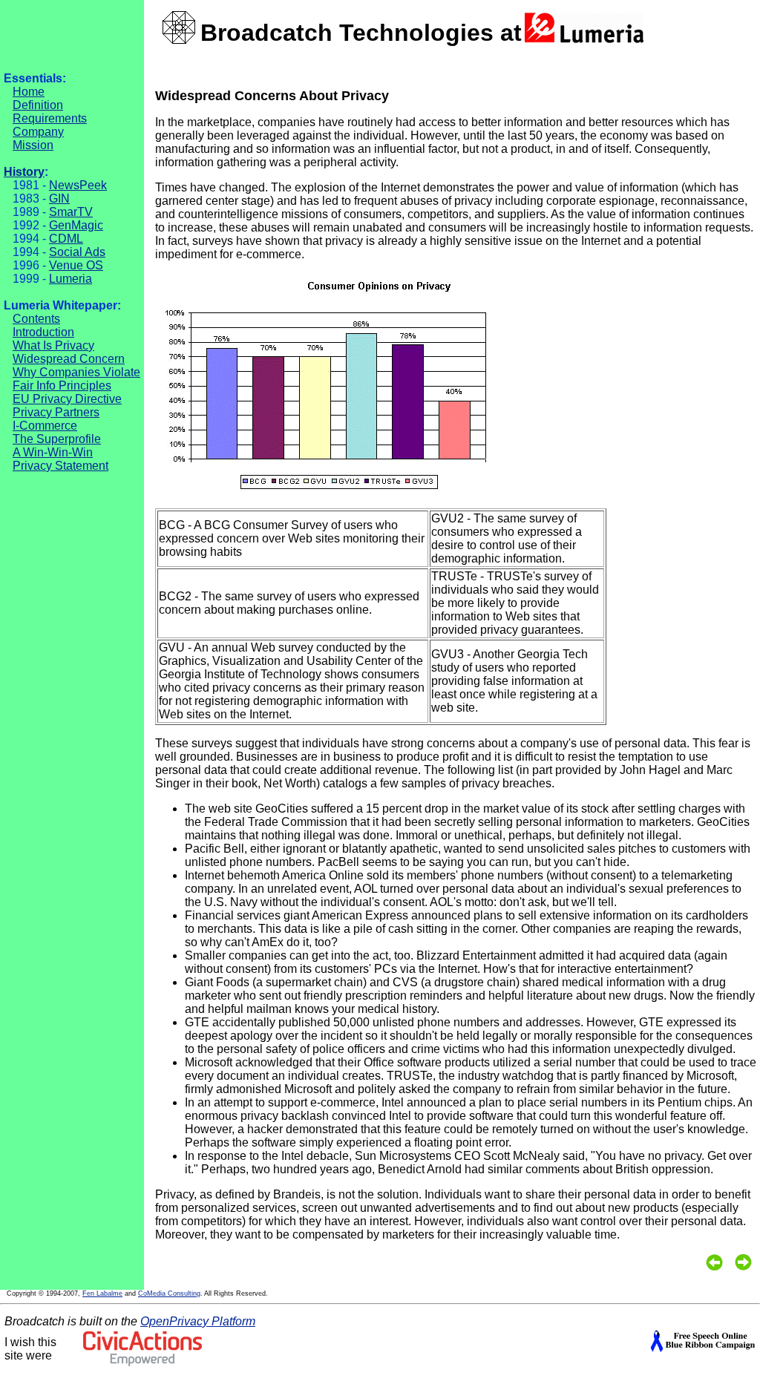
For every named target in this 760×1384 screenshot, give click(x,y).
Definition (38, 105)
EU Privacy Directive (67, 399)
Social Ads (77, 252)
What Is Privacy (53, 345)
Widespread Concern (69, 358)
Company (38, 131)
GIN (59, 198)
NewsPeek (78, 185)
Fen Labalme (102, 1293)
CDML (66, 238)
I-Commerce (45, 425)
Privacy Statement (60, 465)
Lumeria (70, 278)
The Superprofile (57, 439)
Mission (33, 145)
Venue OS (76, 265)
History (24, 171)
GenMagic (76, 225)
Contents (36, 318)
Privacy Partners (56, 412)
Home (29, 91)
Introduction (43, 332)
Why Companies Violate (76, 372)
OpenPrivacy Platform (197, 1321)
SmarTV (71, 212)
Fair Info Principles (62, 385)
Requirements (50, 118)
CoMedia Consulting (169, 1293)
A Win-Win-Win (53, 452)
